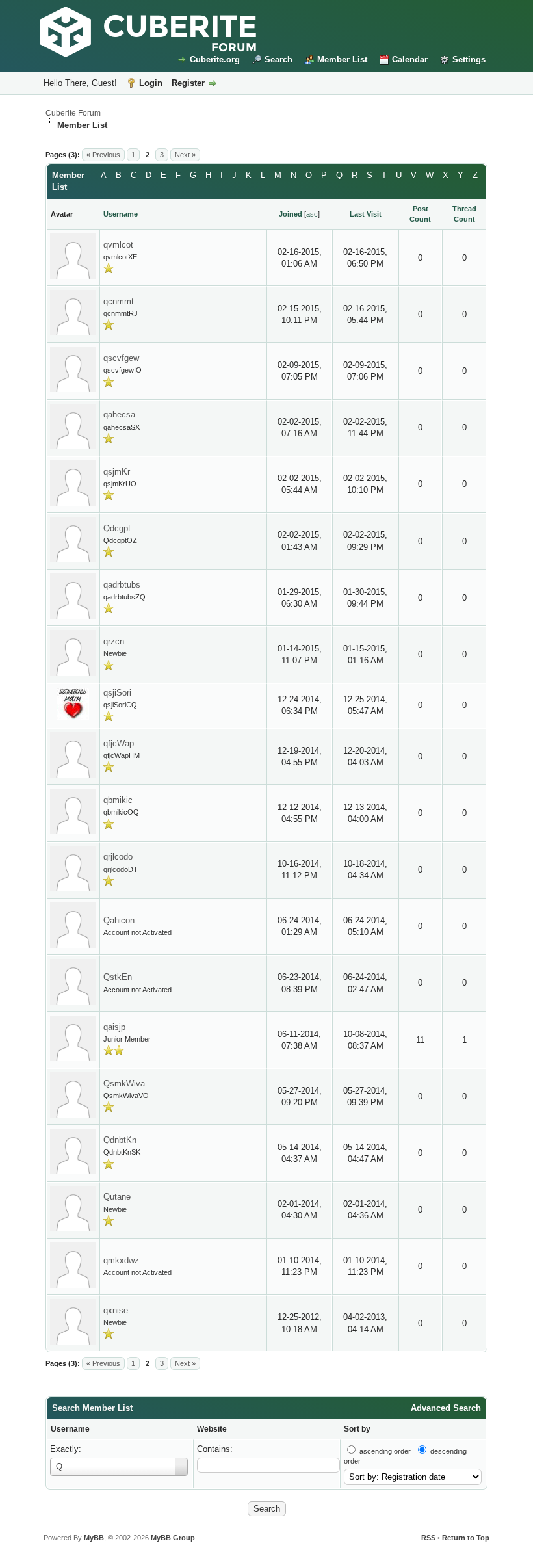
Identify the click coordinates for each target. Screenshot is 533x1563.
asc (312, 214)
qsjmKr (116, 472)
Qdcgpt (117, 528)
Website (212, 1429)
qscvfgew (121, 358)
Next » (185, 155)
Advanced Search (446, 1408)
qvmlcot (118, 245)
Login (150, 83)
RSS (428, 1538)
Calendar (410, 59)
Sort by (357, 1429)
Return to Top (465, 1538)
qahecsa (119, 414)
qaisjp (114, 1027)
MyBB (94, 1538)
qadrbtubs (121, 585)
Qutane (117, 1197)
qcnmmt (118, 301)
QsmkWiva (124, 1083)
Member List (342, 59)
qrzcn (113, 641)
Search (278, 59)
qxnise (115, 1310)
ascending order (385, 1451)
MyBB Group (173, 1538)
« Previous (103, 155)
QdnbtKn (119, 1140)
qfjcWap (118, 743)
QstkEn (117, 977)
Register (188, 83)
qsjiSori (117, 693)
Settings (469, 59)
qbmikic (118, 800)
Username (70, 1429)
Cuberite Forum (73, 113)
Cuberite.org (215, 59)
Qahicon (119, 920)
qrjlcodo (118, 856)
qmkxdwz (121, 1260)
